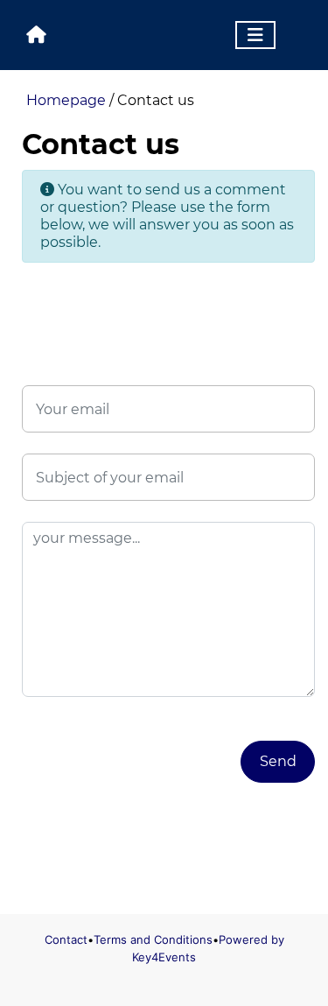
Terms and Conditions (153, 939)
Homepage (66, 100)
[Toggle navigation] (255, 35)
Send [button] (278, 761)
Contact (66, 939)
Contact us (155, 100)
